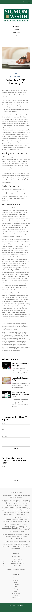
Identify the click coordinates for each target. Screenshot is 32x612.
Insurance (16, 584)
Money (16, 589)
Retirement (16, 578)
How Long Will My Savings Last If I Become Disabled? (21, 394)
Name (3, 423)
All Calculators (16, 597)
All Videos (16, 595)
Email (3, 429)
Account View (16, 36)
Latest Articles (16, 593)
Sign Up (16, 480)
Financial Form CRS (17, 492)
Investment (16, 580)
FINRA (16, 538)
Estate (16, 582)
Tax (16, 586)
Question (4, 436)
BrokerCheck (18, 497)
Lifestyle (16, 591)
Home (17, 26)
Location (16, 29)
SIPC (20, 538)
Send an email (16, 32)
